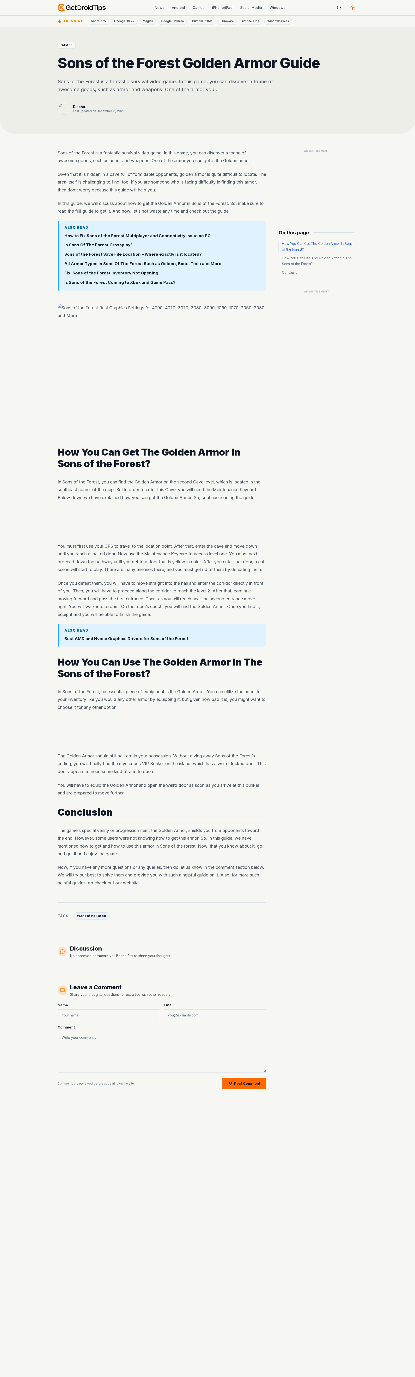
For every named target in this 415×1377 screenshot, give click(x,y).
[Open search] (339, 8)
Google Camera (172, 21)
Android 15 (98, 21)
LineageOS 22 (124, 21)
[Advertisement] (161, 522)
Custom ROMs (202, 21)
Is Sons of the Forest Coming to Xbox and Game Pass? (119, 282)
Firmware (227, 21)
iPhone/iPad (222, 8)
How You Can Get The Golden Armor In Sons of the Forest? (317, 246)
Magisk (148, 21)
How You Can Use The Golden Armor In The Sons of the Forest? (317, 261)
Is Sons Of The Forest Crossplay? (98, 244)
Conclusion (290, 272)
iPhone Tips (250, 21)
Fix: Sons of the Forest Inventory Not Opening (111, 273)
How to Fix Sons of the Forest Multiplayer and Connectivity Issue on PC (137, 235)
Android (178, 8)
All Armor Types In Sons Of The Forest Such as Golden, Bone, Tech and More (142, 263)
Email (168, 1005)
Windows (277, 8)
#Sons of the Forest (91, 916)
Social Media (251, 8)
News (159, 8)
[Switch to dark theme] (352, 8)
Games (198, 8)
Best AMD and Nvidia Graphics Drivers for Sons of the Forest (126, 638)
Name (63, 1005)
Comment (66, 1027)
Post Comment (247, 1083)
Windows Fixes (278, 21)
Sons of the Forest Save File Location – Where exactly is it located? (132, 254)
